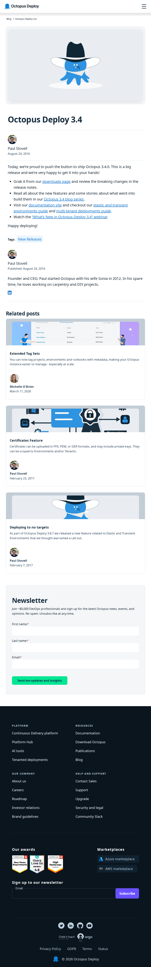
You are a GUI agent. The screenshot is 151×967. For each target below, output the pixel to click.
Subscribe (127, 893)
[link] (75, 359)
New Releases (30, 239)
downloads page (56, 181)
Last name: (19, 641)
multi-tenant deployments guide (83, 210)
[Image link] (20, 864)
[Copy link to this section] (31, 724)
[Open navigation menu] (144, 6)
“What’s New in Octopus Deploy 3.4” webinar (69, 216)
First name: (19, 624)
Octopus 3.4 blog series (64, 199)
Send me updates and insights (39, 680)
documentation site (45, 205)
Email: (16, 657)
